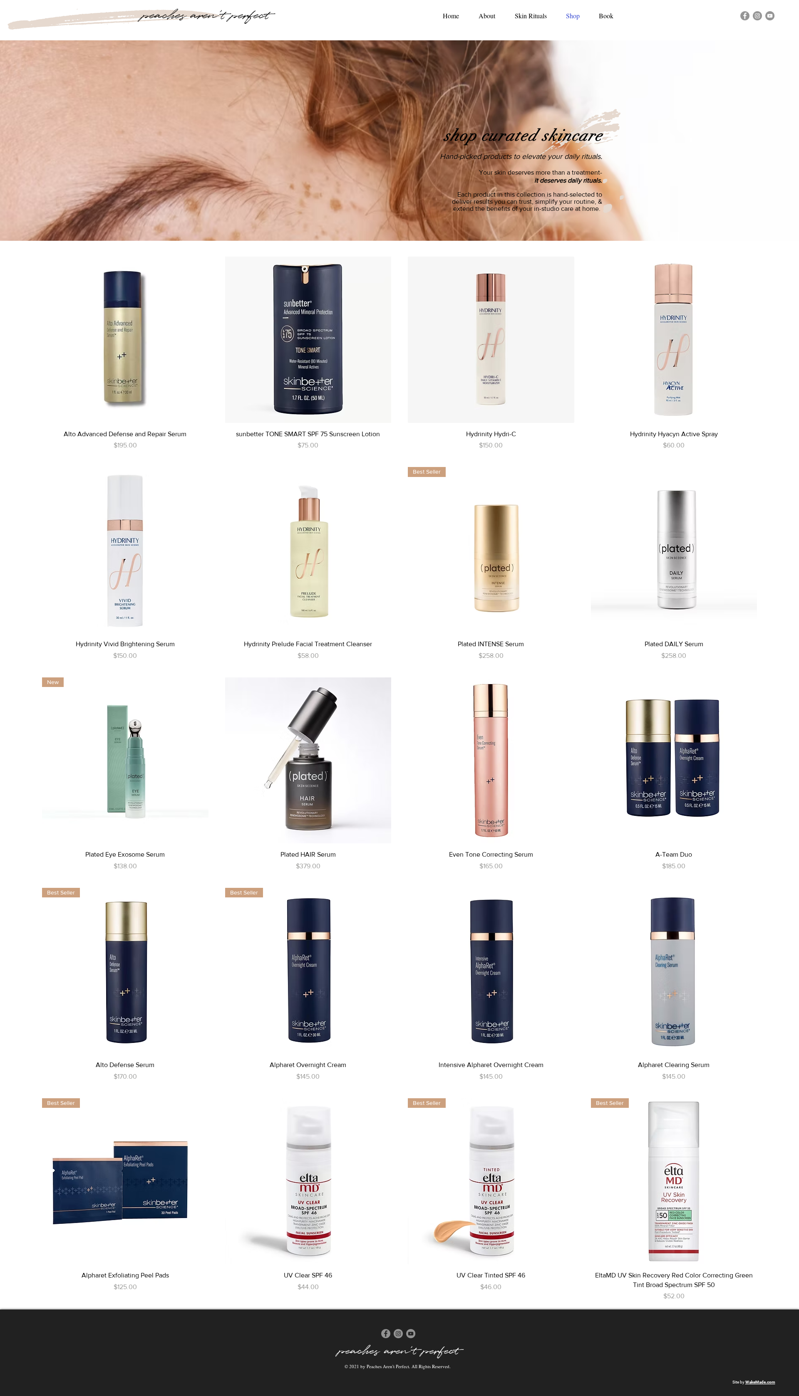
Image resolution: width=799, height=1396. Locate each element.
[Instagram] (757, 15)
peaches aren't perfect (206, 15)
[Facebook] (744, 15)
